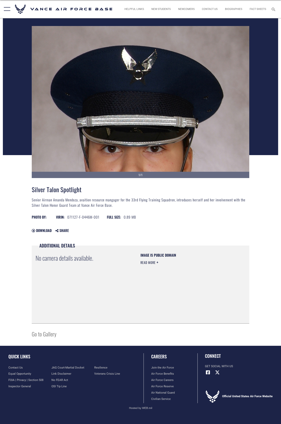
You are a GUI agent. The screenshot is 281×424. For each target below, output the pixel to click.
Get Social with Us (219, 366)
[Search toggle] (274, 9)
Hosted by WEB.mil (140, 407)
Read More (148, 262)
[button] (6, 9)
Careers (159, 356)
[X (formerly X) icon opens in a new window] (217, 372)
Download (43, 230)
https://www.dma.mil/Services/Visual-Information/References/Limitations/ (185, 292)
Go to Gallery (44, 334)
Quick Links (19, 356)
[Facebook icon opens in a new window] (208, 372)
